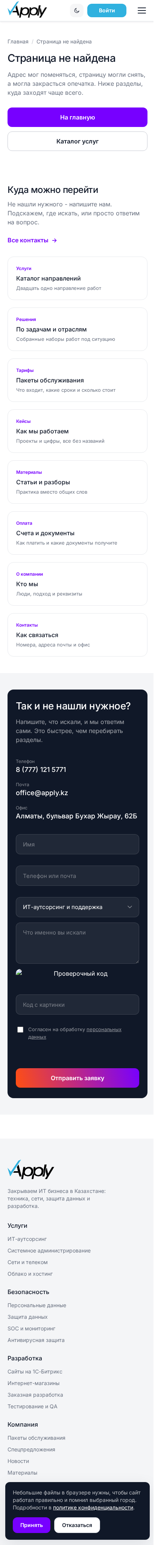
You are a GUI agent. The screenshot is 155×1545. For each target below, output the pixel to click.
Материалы (22, 1472)
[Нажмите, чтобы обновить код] (77, 979)
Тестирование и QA (33, 1406)
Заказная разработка (35, 1394)
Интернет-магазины (33, 1383)
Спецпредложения (31, 1449)
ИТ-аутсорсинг (27, 1239)
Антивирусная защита (36, 1340)
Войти (107, 10)
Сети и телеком (28, 1262)
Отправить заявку (77, 1078)
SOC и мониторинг (31, 1328)
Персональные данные (37, 1305)
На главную (77, 117)
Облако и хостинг (30, 1273)
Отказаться (77, 1525)
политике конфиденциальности (93, 1507)
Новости (18, 1461)
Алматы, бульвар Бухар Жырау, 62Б (76, 816)
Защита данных (28, 1317)
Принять (31, 1525)
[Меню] (142, 10)
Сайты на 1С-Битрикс (35, 1371)
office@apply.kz (42, 793)
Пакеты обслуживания (36, 1438)
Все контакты (28, 240)
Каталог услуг (77, 141)
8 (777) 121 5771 (41, 769)
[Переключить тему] (77, 10)
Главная (18, 41)
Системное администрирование (49, 1250)
